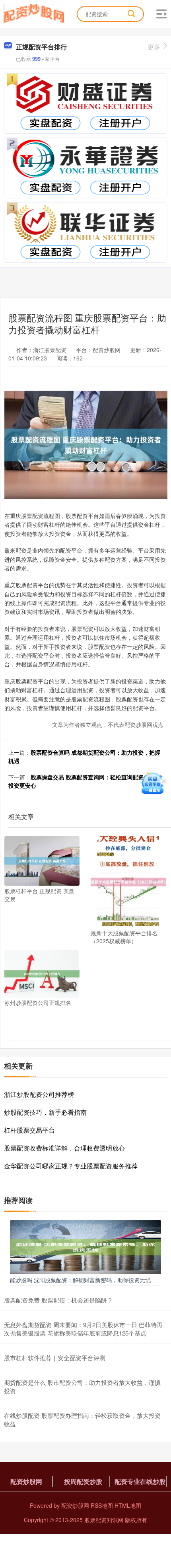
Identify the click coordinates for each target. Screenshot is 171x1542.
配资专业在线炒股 (140, 1481)
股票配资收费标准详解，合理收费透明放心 (64, 1148)
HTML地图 (128, 1505)
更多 (154, 46)
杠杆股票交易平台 (29, 1130)
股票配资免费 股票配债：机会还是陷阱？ (58, 1300)
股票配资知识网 (103, 1520)
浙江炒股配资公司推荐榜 (39, 1094)
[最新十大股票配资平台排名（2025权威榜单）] (128, 881)
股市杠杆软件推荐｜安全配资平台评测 (54, 1357)
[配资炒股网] (34, 13)
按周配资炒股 (83, 1481)
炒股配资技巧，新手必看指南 (45, 1112)
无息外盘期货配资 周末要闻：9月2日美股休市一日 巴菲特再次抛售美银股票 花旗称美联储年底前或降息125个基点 (83, 1328)
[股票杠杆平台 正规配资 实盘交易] (42, 860)
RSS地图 (102, 1505)
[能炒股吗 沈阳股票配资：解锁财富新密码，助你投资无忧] (85, 1246)
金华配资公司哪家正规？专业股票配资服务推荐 (71, 1165)
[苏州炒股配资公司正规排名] (42, 973)
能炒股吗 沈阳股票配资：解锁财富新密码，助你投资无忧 (80, 1280)
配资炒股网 (26, 1481)
